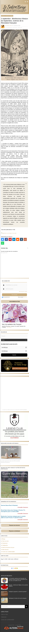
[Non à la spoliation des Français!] (14, 322)
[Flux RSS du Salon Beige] (15, 568)
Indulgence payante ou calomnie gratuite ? (18, 591)
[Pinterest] (10, 239)
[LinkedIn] (13, 239)
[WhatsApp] (2, 243)
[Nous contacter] (13, 568)
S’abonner (4, 543)
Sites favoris (5, 549)
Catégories (5, 545)
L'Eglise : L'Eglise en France (7, 15)
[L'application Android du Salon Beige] (17, 568)
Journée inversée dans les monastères (9, 251)
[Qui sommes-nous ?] (11, 568)
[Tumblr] (21, 239)
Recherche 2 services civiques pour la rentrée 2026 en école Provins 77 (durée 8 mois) (13, 517)
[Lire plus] (9, 327)
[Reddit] (17, 239)
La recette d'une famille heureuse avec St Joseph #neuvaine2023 (12, 409)
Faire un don (5, 541)
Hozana (25, 409)
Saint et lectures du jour (8, 547)
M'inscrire (25, 297)
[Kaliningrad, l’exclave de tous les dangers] (4, 602)
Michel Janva (9, 25)
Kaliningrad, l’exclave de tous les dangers (17, 598)
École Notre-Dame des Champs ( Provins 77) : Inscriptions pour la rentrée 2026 (13, 511)
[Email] (25, 239)
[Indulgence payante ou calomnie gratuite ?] (4, 596)
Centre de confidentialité (8, 551)
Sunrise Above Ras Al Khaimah (9, 505)
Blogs (3, 539)
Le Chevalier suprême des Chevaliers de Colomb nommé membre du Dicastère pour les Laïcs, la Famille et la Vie (18, 579)
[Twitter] (2, 239)
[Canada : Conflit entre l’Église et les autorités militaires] (4, 589)
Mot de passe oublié (23, 291)
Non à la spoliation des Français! (12, 324)
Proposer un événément (14, 531)
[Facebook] (6, 239)
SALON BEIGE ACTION (14, 301)
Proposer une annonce (14, 525)
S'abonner (3, 617)
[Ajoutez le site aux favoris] (14, 568)
